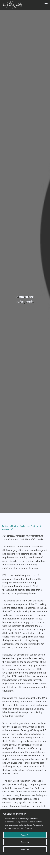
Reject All (25, 849)
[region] (25, 832)
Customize (25, 842)
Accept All (25, 835)
